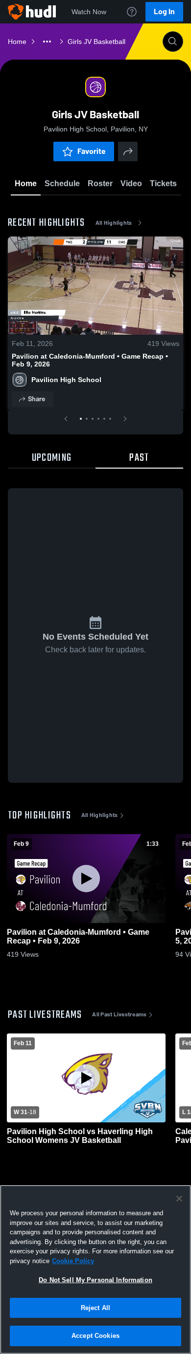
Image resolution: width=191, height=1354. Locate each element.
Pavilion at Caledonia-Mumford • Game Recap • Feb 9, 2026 (90, 360)
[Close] (179, 1198)
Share (36, 399)
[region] (95, 1269)
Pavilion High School (66, 380)
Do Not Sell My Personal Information (95, 1280)
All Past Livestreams (119, 1014)
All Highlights (114, 223)
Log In (164, 11)
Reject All (95, 1307)
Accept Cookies (95, 1335)
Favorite (91, 151)
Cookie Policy (73, 1261)
